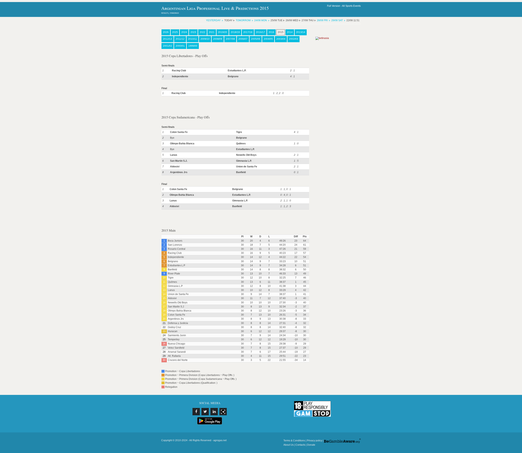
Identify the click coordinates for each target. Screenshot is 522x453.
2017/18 (247, 32)
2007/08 (230, 39)
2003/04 (280, 39)
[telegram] (223, 411)
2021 (212, 32)
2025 (175, 32)
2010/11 (192, 39)
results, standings (170, 12)
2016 (271, 32)
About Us (288, 444)
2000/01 (180, 45)
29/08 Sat (337, 20)
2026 (166, 32)
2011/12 (180, 39)
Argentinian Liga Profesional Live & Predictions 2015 (215, 8)
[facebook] (196, 411)
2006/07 (243, 39)
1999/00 (192, 45)
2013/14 (300, 32)
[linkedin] (214, 411)
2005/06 (255, 39)
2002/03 (293, 39)
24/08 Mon (260, 20)
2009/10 (205, 39)
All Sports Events (351, 5)
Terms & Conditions (294, 440)
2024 (184, 32)
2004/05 (268, 39)
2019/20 (222, 32)
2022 (202, 32)
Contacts (300, 444)
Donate (311, 444)
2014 (290, 32)
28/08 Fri (322, 20)
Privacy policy (314, 440)
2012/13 (167, 39)
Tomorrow (243, 20)
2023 (193, 32)
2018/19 (235, 32)
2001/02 (167, 45)
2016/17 (260, 32)
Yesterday (213, 20)
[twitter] (205, 411)
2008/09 (217, 39)
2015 (280, 32)
